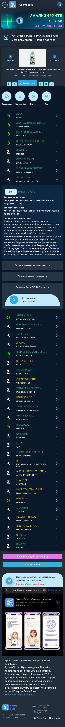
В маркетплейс (32, 564)
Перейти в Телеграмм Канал (29, 584)
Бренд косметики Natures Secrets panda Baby (32, 76)
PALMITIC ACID (26, 191)
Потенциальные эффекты (31, 276)
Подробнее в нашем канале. (20, 694)
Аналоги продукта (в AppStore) (32, 556)
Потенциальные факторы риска (31, 265)
